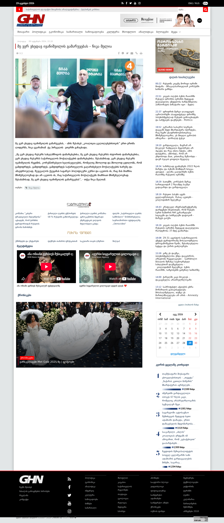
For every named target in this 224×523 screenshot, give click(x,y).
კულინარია (188, 499)
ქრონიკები (24, 295)
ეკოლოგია (123, 498)
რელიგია (122, 503)
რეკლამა (23, 495)
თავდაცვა (122, 494)
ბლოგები (162, 32)
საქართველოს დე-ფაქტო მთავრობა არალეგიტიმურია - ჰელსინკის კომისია (62, 9)
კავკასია (122, 482)
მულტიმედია (25, 246)
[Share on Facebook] (118, 53)
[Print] (141, 53)
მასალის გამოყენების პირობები (34, 491)
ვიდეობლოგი (157, 486)
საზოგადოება (94, 32)
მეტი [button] (174, 32)
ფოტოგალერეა (158, 491)
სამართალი (74, 32)
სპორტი (121, 511)
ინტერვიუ (89, 491)
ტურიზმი (187, 491)
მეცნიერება (188, 478)
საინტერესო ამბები (160, 503)
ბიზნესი (88, 503)
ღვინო (186, 495)
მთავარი (23, 32)
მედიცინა (122, 507)
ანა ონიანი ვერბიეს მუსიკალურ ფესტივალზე (38, 286)
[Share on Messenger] (123, 53)
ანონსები (155, 478)
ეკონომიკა (56, 32)
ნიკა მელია (33, 188)
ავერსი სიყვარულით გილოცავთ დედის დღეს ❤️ (103, 286)
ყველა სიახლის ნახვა (188, 304)
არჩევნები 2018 (191, 511)
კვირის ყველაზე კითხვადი (172, 364)
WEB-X (66, 517)
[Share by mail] (132, 53)
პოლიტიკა (39, 32)
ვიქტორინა (188, 486)
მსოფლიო (129, 32)
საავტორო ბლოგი (159, 482)
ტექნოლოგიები (190, 482)
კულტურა (113, 32)
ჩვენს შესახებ (25, 487)
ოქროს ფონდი (158, 511)
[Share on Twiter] (127, 53)
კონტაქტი (24, 499)
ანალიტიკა (146, 32)
